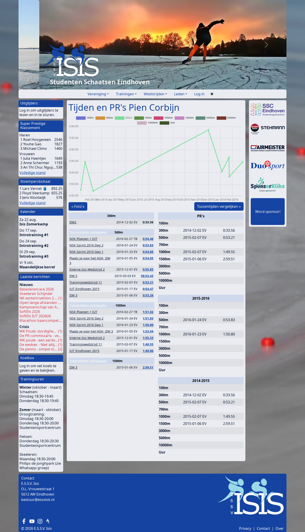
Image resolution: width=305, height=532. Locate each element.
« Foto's (77, 206)
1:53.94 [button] (148, 331)
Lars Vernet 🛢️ (34, 188)
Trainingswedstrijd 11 (85, 282)
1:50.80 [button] (148, 325)
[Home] (134, 59)
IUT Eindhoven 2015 (84, 289)
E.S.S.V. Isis (43, 528)
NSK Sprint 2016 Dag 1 (86, 252)
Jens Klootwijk (34, 197)
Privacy (245, 528)
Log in (199, 93)
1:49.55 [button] (148, 344)
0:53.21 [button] (148, 282)
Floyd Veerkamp (36, 193)
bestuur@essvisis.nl (37, 499)
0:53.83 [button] (148, 245)
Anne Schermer (36, 163)
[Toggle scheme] (212, 94)
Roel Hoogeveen (37, 139)
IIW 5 (73, 276)
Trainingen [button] (125, 93)
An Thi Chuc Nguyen (39, 167)
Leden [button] (179, 93)
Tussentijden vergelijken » (219, 206)
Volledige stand (32, 172)
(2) (40, 349)
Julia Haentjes (34, 158)
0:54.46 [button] (148, 239)
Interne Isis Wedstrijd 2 (87, 269)
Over (280, 528)
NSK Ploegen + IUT (83, 239)
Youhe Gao (32, 144)
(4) (35, 316)
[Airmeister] (268, 147)
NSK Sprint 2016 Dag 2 (86, 245)
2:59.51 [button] (148, 367)
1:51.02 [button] (148, 312)
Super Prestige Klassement (32, 125)
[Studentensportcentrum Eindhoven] (268, 109)
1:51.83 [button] (148, 318)
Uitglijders (29, 103)
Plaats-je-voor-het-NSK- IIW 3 (91, 331)
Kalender (28, 211)
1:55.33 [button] (148, 338)
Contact (263, 528)
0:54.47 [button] (148, 289)
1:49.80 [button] (148, 351)
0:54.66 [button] (148, 252)
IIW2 (72, 222)
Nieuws (26, 284)
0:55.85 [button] (148, 269)
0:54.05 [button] (148, 258)
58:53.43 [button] (147, 276)
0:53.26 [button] (148, 295)
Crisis (24, 326)
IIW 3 (73, 295)
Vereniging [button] (97, 93)
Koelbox (27, 357)
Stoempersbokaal (35, 181)
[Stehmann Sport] (268, 128)
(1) (40, 298)
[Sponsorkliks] (268, 184)
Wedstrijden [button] (154, 93)
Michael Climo (35, 148)
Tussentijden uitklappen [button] (88, 232)
